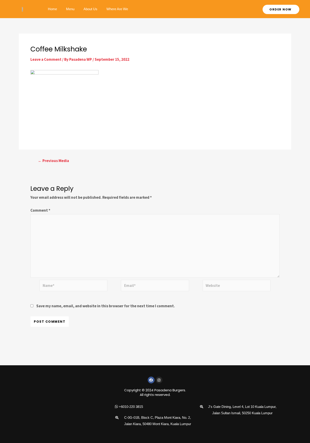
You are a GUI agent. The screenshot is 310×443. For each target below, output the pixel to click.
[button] (281, 9)
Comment (40, 210)
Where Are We (117, 9)
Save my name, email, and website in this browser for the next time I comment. (105, 305)
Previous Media (53, 161)
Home (52, 9)
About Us (90, 9)
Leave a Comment (46, 59)
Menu (70, 9)
